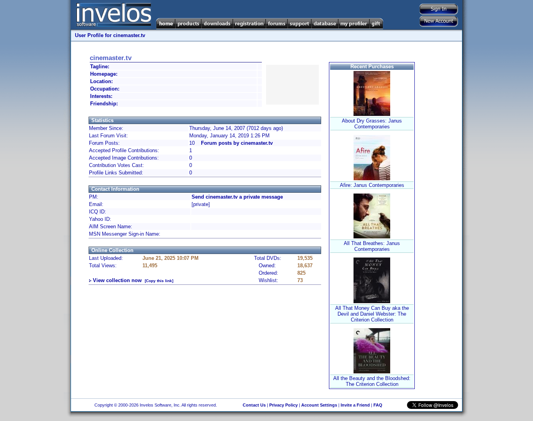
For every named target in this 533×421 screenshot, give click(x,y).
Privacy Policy (283, 405)
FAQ (377, 405)
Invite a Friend (355, 405)
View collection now (117, 280)
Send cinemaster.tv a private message (237, 197)
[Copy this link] (159, 281)
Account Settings (319, 405)
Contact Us (254, 405)
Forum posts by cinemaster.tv (237, 143)
